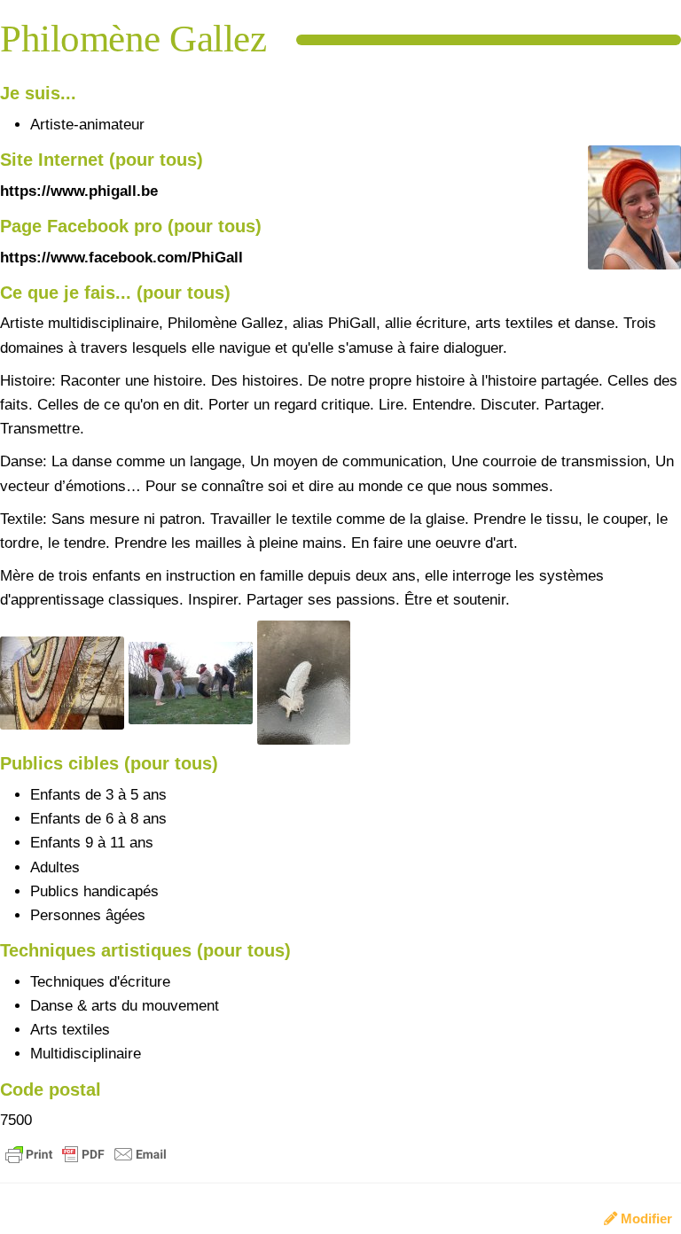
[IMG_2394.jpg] (625, 216)
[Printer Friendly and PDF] (86, 1153)
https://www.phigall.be (79, 191)
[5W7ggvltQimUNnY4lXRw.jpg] (64, 682)
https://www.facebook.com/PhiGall (121, 257)
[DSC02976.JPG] (193, 682)
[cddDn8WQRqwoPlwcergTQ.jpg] (303, 682)
